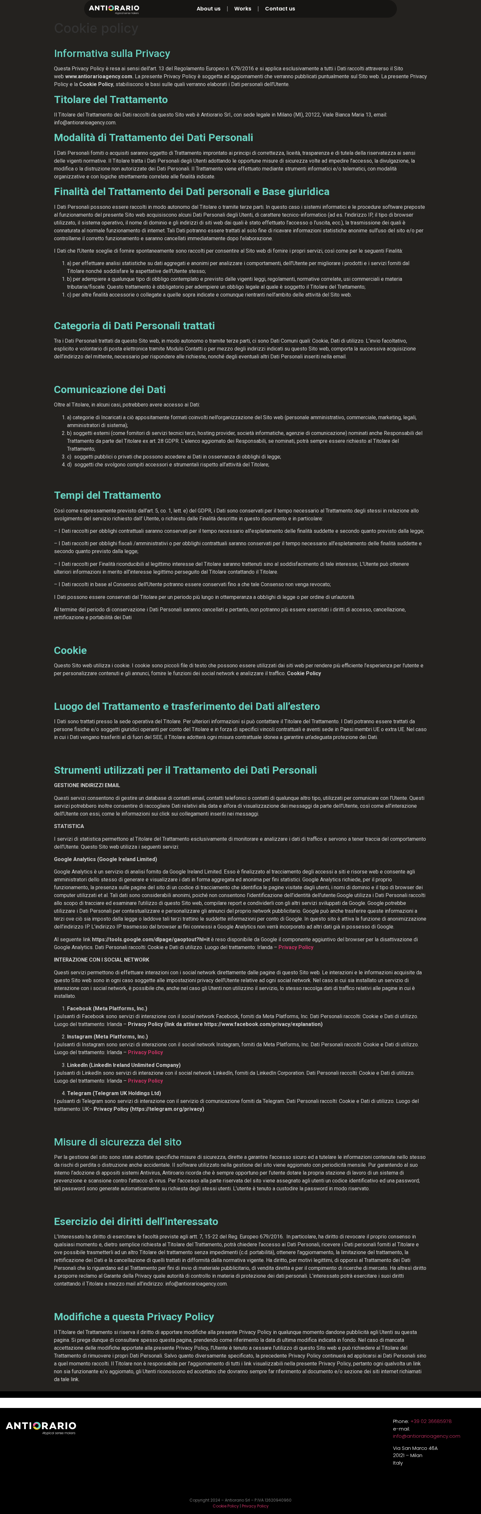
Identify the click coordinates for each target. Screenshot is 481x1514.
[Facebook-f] (379, 9)
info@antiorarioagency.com (426, 1436)
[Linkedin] (229, 1486)
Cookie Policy (226, 1506)
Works (242, 8)
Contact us (280, 8)
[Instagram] (367, 9)
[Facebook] (252, 1486)
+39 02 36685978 (431, 1421)
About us (209, 8)
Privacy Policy (145, 1081)
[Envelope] (391, 9)
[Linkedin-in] (356, 9)
